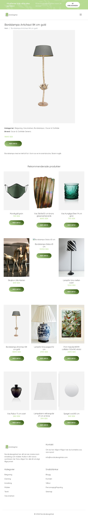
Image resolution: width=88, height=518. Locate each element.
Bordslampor (39, 128)
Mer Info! (13, 144)
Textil (6, 492)
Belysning (18, 128)
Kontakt (49, 479)
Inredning (8, 483)
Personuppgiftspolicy (54, 487)
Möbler (7, 487)
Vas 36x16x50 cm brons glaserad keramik (44, 214)
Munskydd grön (16, 213)
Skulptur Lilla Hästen (16, 280)
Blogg (48, 474)
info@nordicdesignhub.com (57, 457)
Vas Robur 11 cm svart (16, 413)
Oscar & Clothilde (52, 128)
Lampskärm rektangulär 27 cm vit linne (44, 414)
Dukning (7, 479)
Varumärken (28, 128)
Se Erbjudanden (73, 4)
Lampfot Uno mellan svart (71, 281)
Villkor (48, 483)
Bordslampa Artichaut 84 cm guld (16, 348)
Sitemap (49, 492)
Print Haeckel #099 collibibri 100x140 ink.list (71, 348)
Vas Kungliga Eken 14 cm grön (71, 214)
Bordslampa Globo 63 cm (44, 245)
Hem (6, 28)
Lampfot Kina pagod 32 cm (44, 348)
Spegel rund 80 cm (71, 413)
